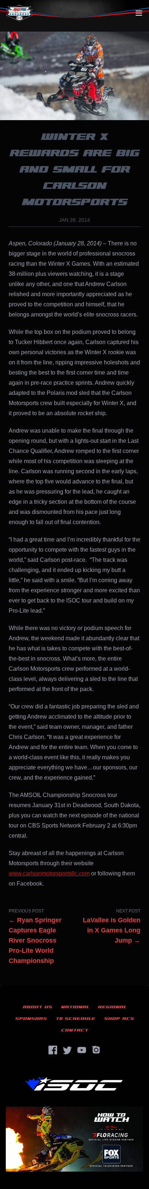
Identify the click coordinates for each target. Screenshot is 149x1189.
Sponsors (31, 1019)
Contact (74, 1030)
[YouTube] (81, 1050)
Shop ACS (119, 1019)
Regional (112, 1007)
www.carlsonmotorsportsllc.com (49, 873)
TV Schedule (75, 1019)
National (75, 1007)
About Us (37, 1007)
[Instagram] (96, 1050)
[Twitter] (67, 1050)
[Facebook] (52, 1050)
